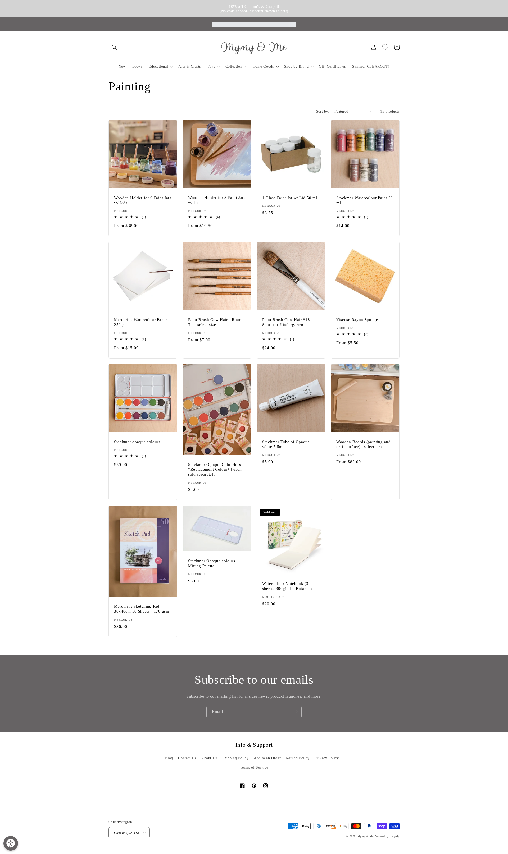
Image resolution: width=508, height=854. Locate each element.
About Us (209, 758)
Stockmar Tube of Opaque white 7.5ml (286, 444)
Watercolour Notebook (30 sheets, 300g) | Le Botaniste (287, 586)
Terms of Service (254, 767)
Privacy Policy (327, 758)
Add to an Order (267, 758)
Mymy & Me (365, 836)
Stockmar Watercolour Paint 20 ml (364, 200)
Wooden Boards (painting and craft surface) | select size (363, 444)
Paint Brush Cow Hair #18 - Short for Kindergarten (287, 322)
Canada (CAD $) (126, 833)
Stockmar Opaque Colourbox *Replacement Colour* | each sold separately (215, 469)
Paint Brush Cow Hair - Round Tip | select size (216, 322)
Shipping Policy (235, 758)
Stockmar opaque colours (137, 442)
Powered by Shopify (387, 836)
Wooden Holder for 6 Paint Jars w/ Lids (142, 200)
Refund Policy (298, 758)
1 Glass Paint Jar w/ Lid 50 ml (289, 198)
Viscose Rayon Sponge (357, 320)
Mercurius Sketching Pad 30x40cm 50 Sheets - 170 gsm (141, 608)
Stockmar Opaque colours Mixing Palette (211, 563)
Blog (169, 758)
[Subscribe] (295, 712)
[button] (114, 47)
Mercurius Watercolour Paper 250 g (140, 322)
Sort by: (322, 111)
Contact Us (187, 758)
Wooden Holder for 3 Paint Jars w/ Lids (217, 200)
